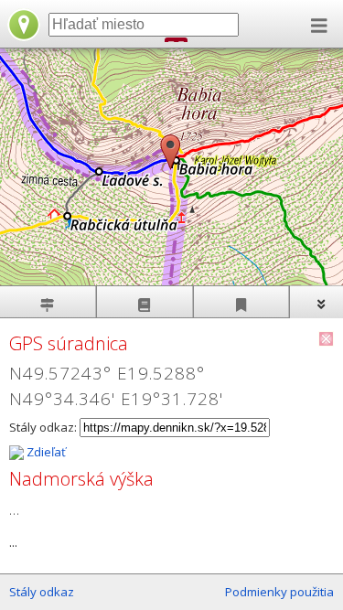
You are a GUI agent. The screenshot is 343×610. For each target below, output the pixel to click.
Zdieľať (45, 452)
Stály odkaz (41, 591)
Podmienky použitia (279, 591)
